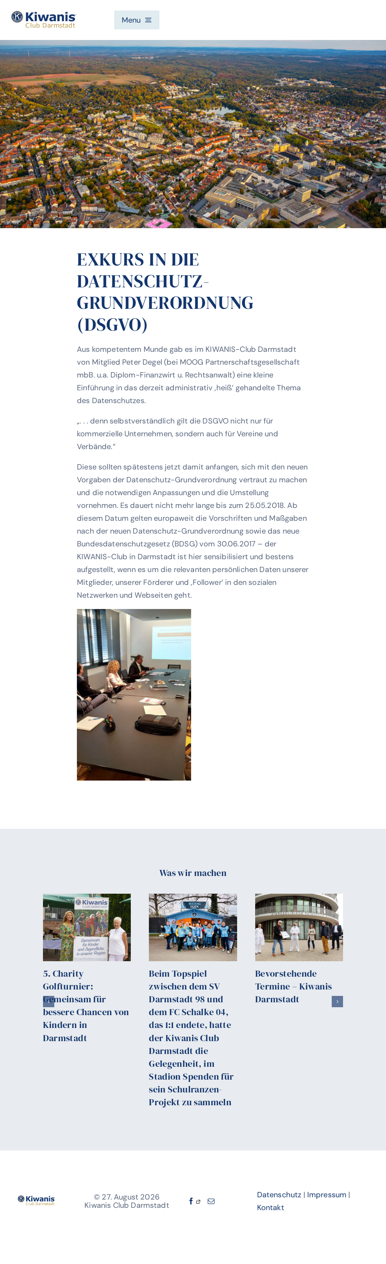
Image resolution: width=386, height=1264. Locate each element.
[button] (48, 1001)
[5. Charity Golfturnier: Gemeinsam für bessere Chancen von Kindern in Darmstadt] (87, 927)
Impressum (326, 1195)
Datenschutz (279, 1195)
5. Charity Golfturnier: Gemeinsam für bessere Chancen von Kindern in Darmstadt (86, 1005)
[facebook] (194, 1201)
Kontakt (270, 1207)
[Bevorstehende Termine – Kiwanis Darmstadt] (299, 927)
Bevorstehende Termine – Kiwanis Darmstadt (293, 986)
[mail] (211, 1201)
